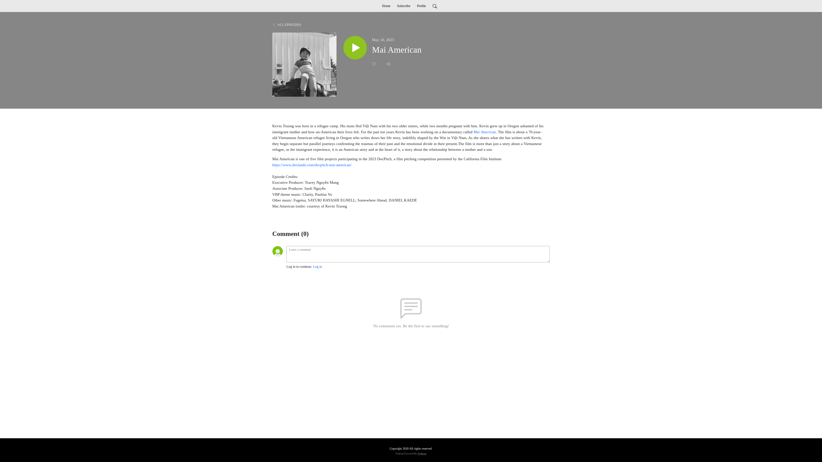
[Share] (388, 64)
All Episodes (289, 25)
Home (386, 6)
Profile (421, 6)
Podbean (422, 453)
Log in (317, 266)
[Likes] (374, 64)
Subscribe (403, 6)
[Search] (435, 6)
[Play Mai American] (355, 47)
